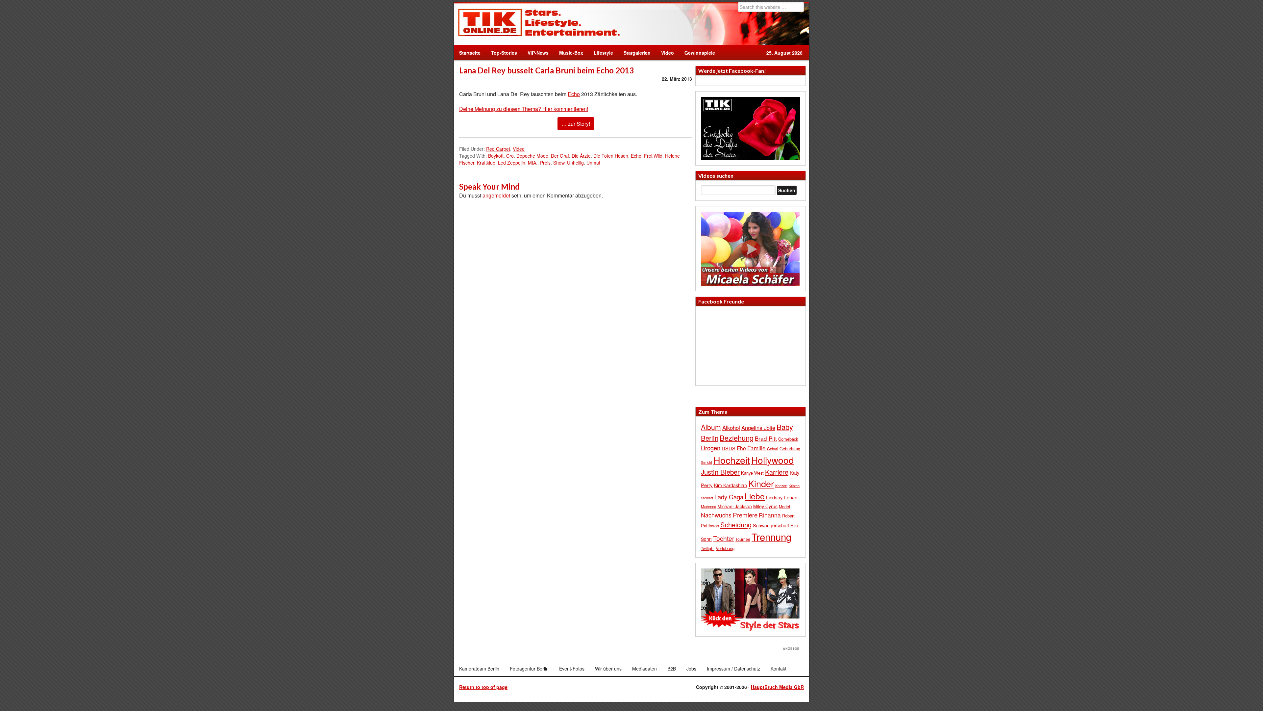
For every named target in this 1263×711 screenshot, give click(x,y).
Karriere (776, 472)
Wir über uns (608, 668)
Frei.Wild (653, 155)
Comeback (788, 439)
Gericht (706, 462)
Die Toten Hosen (610, 155)
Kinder (761, 483)
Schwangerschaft (771, 525)
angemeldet (496, 195)
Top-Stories (504, 52)
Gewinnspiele (699, 52)
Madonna (708, 506)
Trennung (771, 536)
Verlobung (725, 548)
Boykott (496, 155)
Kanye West (752, 473)
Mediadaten (644, 668)
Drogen (710, 447)
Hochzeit (731, 459)
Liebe (755, 496)
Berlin (709, 438)
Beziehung (737, 438)
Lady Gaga (728, 496)
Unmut (593, 162)
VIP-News (538, 52)
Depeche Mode (532, 155)
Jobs (691, 668)
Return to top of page (483, 687)
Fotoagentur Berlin (529, 668)
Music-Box (568, 52)
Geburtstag (790, 448)
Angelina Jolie (758, 428)
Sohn (706, 539)
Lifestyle (600, 52)
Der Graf (560, 155)
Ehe (741, 448)
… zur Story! (575, 123)
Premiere (745, 514)
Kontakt (778, 668)
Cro (510, 155)
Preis (545, 162)
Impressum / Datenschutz (733, 668)
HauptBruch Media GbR (777, 687)
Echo (574, 94)
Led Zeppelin (511, 162)
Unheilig (575, 162)
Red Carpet (498, 148)
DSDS (728, 448)
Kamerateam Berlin (479, 668)
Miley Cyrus (765, 506)
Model (784, 506)
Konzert (781, 485)
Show (558, 162)
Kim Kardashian (730, 485)
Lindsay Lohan (781, 497)
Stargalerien (637, 52)
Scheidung (736, 524)
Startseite (470, 52)
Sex (794, 525)
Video (665, 52)
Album (711, 427)
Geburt (772, 448)
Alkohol (731, 428)
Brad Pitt (766, 438)
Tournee (742, 539)
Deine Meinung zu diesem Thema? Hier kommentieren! (523, 109)
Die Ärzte (581, 155)
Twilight (707, 548)
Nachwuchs (716, 515)
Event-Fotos (571, 668)
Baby (785, 427)
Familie (756, 448)
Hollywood (772, 459)
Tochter (723, 538)
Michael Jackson (734, 506)
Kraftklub (486, 162)
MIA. (532, 162)
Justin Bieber (720, 472)
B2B (671, 668)
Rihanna (770, 515)
